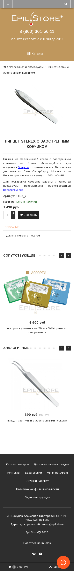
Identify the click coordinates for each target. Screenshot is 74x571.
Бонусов (23, 167)
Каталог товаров (17, 465)
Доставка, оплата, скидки (51, 465)
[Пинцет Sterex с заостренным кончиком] (37, 106)
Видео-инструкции (37, 497)
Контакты (13, 473)
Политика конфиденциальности (37, 489)
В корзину (30, 215)
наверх (57, 567)
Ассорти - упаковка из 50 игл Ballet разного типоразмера (37, 330)
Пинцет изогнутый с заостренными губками (37, 421)
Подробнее (38, 384)
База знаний (33, 473)
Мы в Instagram (57, 473)
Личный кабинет (37, 481)
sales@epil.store (53, 524)
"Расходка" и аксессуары (26, 67)
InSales (46, 543)
